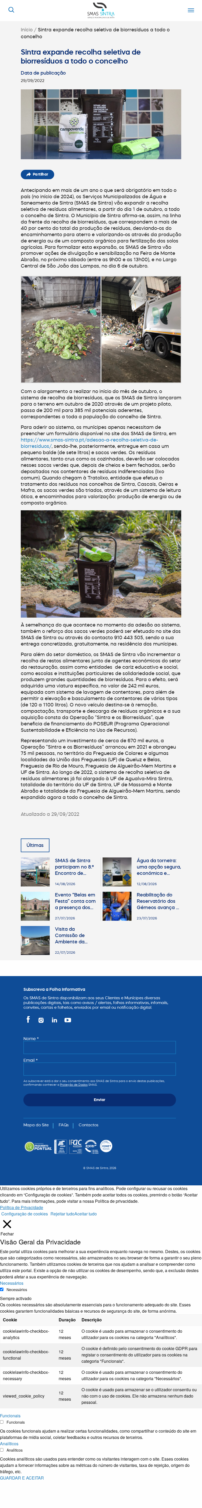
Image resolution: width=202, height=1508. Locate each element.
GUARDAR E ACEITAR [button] (22, 1478)
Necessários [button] (11, 1283)
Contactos (88, 1124)
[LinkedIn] (55, 1022)
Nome (31, 1038)
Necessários (17, 1289)
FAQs (64, 1124)
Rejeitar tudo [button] (62, 1214)
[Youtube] (67, 1022)
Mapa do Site (36, 1124)
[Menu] (189, 10)
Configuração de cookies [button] (24, 1214)
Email (30, 1060)
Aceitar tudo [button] (85, 1214)
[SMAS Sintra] (100, 10)
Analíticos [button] (9, 1444)
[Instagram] (41, 1022)
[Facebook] (29, 1022)
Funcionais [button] (10, 1416)
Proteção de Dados (74, 1085)
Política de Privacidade (21, 1207)
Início (27, 30)
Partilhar (40, 174)
